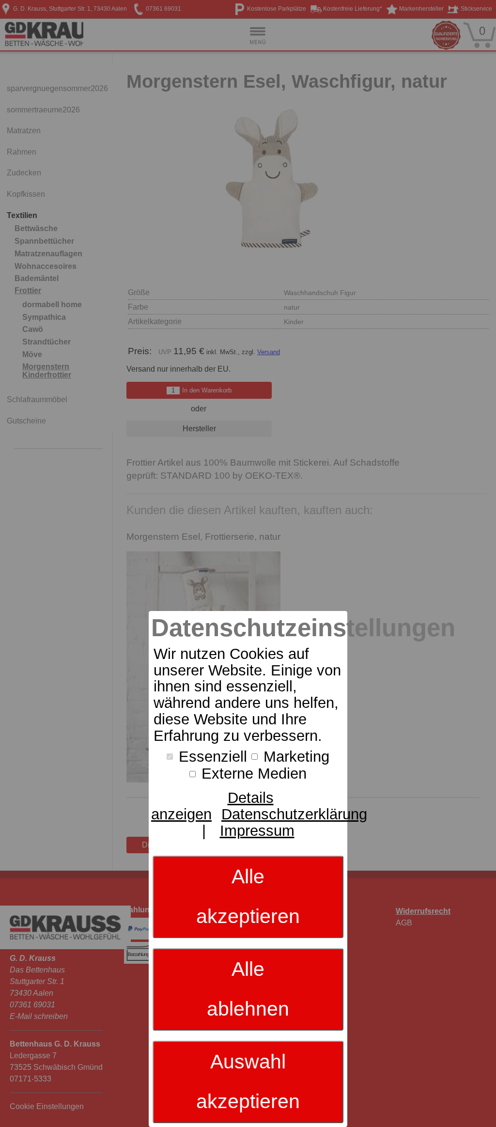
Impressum (257, 830)
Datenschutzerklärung (294, 814)
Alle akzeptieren (248, 896)
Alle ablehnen (248, 989)
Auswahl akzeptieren (248, 1081)
